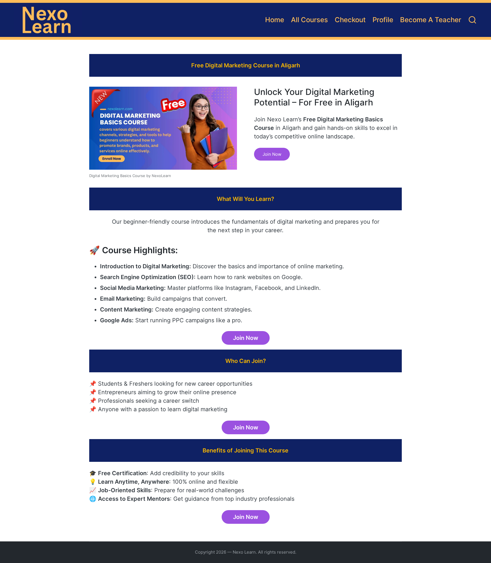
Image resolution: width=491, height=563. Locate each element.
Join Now (272, 154)
